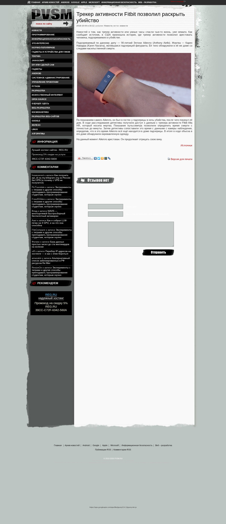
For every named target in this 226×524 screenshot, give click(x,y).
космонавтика (40, 112)
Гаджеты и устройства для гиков (51, 52)
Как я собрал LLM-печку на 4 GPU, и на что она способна (49, 223)
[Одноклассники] (102, 158)
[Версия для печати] (168, 159)
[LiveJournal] (109, 158)
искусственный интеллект (47, 95)
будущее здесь (40, 103)
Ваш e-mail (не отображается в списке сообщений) (147, 214)
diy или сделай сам (43, 65)
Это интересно (40, 43)
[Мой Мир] (106, 158)
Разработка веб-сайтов (45, 116)
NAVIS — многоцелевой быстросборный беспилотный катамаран (48, 213)
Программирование (43, 35)
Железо (36, 125)
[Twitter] (99, 158)
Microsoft (94, 2)
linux (35, 129)
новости (124, 26)
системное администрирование (51, 78)
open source (39, 99)
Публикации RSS (103, 450)
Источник (186, 145)
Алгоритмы (38, 134)
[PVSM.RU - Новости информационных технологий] (51, 16)
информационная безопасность (51, 39)
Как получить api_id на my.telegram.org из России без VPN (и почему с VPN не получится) (51, 179)
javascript (38, 60)
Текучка (36, 56)
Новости (37, 30)
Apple (84, 2)
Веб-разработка (41, 108)
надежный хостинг (51, 296)
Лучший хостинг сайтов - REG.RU (50, 150)
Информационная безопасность (119, 2)
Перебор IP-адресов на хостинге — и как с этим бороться (51, 252)
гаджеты (37, 69)
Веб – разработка (147, 2)
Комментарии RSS (122, 450)
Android (65, 2)
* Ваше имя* (131, 207)
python (36, 86)
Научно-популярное (43, 47)
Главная (35, 2)
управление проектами (45, 82)
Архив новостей (50, 2)
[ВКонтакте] (95, 158)
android (36, 73)
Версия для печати (181, 159)
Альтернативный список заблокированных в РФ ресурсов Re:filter (51, 260)
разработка (38, 91)
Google (75, 2)
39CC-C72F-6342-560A (44, 159)
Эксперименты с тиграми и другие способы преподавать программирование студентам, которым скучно (51, 191)
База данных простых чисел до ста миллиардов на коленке (50, 244)
